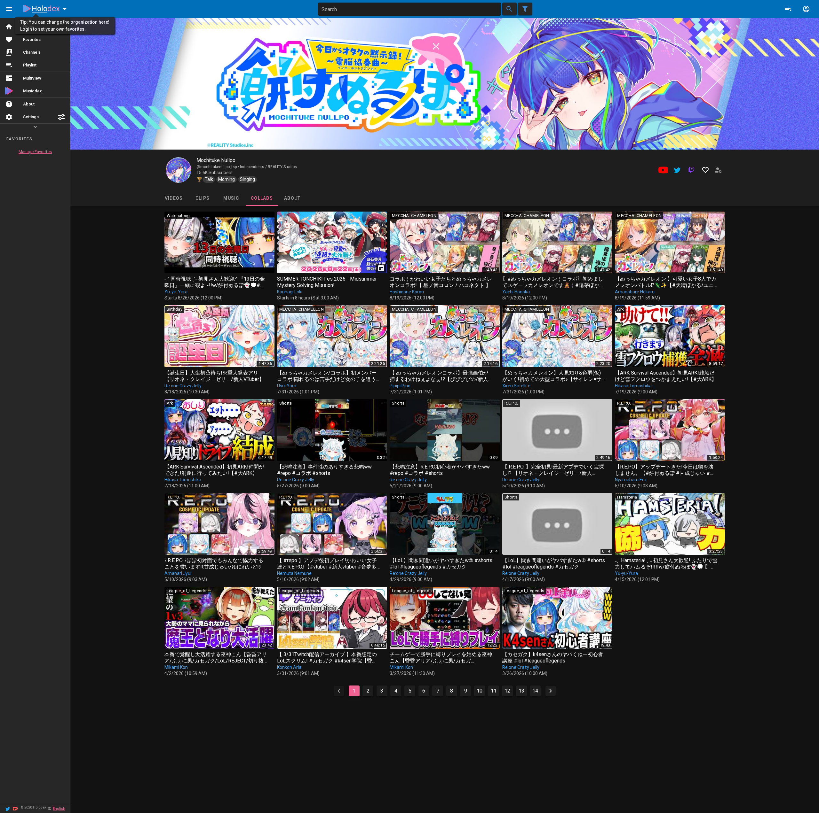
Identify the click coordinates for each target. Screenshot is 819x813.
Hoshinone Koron (407, 291)
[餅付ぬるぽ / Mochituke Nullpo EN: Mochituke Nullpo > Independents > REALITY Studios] (178, 170)
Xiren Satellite (516, 385)
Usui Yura (286, 385)
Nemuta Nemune (294, 573)
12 (507, 691)
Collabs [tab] (262, 198)
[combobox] (409, 9)
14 (535, 691)
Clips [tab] (202, 198)
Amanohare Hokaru (635, 291)
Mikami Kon (176, 667)
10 (479, 691)
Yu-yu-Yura (175, 291)
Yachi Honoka (516, 291)
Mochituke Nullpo (215, 160)
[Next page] (550, 691)
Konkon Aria (289, 667)
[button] (61, 117)
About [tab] (292, 198)
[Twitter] (7, 808)
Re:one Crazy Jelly (183, 385)
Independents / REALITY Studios (268, 167)
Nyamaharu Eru (630, 479)
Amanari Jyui (177, 573)
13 (521, 691)
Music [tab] (231, 198)
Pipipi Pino (400, 385)
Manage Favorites (35, 151)
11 (494, 691)
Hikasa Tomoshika (633, 385)
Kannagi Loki (289, 291)
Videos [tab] (173, 198)
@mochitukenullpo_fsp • (218, 167)
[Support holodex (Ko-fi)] (15, 808)
